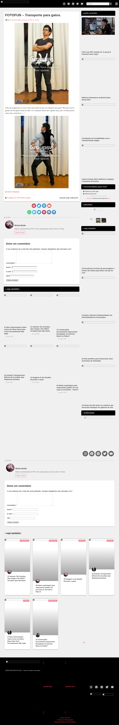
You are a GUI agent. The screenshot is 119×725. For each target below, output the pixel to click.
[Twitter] (77, 3)
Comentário (11, 263)
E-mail (9, 272)
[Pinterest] (73, 3)
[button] (34, 206)
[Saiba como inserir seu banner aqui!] (92, 220)
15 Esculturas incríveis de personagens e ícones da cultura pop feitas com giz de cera (98, 271)
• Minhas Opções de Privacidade (65, 722)
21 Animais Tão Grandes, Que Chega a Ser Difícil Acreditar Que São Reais (40, 329)
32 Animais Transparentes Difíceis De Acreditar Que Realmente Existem (14, 377)
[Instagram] (64, 3)
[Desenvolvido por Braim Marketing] (108, 695)
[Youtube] (82, 3)
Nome (9, 267)
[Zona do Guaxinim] (104, 220)
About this (89, 198)
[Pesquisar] (110, 3)
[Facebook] (68, 3)
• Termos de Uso (64, 718)
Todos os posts (19, 232)
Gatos (28, 198)
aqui (108, 198)
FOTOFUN (21, 198)
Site (7, 276)
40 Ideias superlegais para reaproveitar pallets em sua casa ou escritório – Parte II (67, 388)
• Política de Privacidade (65, 720)
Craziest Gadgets (12, 192)
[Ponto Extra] (98, 220)
